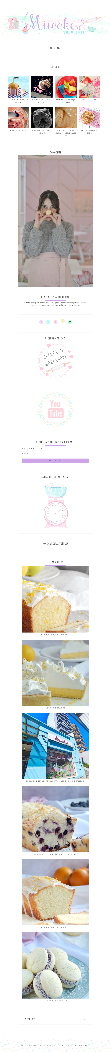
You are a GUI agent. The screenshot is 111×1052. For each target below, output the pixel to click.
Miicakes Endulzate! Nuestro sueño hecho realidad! (55, 781)
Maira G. (85, 1045)
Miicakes (33, 1045)
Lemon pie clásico (55, 708)
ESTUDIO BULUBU (70, 1045)
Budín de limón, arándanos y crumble (55, 854)
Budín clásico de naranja (55, 635)
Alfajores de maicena (56, 1001)
